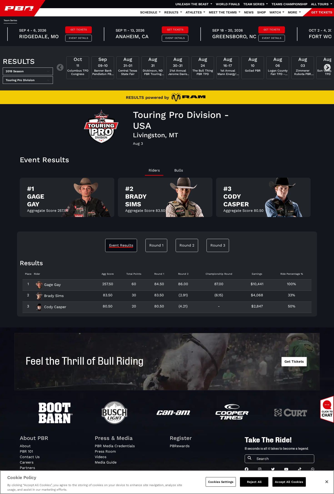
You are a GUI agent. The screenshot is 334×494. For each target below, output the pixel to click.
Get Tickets (78, 29)
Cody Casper (54, 307)
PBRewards (179, 446)
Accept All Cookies (289, 482)
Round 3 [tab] (217, 245)
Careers (26, 462)
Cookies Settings (220, 482)
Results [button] (171, 12)
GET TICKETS (321, 12)
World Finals (228, 4)
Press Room (105, 451)
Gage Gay (52, 284)
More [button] (293, 12)
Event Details (78, 38)
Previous (60, 68)
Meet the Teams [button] (223, 12)
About (25, 446)
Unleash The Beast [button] (192, 4)
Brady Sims (53, 296)
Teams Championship (289, 4)
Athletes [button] (194, 12)
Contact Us (30, 457)
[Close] (327, 482)
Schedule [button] (149, 12)
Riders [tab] (154, 170)
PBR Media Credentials (115, 446)
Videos (100, 457)
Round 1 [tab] (156, 245)
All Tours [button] (320, 4)
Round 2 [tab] (186, 245)
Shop (261, 12)
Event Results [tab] (121, 245)
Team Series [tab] (10, 20)
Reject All (254, 482)
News (249, 12)
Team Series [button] (254, 4)
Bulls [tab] (178, 170)
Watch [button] (275, 12)
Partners (27, 468)
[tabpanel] (167, 199)
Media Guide (106, 462)
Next (327, 68)
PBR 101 (26, 451)
